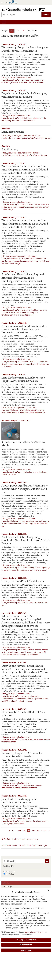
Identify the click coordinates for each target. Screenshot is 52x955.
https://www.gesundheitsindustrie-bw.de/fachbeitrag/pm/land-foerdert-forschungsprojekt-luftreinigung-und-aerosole (25, 821)
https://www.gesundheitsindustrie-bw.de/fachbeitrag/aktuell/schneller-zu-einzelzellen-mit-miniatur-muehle (25, 472)
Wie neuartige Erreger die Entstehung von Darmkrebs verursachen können (24, 49)
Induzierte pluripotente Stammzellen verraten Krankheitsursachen (22, 755)
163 (38, 830)
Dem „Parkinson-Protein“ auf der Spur (23, 581)
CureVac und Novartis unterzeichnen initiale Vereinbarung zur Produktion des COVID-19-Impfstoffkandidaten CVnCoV (25, 669)
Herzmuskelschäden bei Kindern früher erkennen (23, 714)
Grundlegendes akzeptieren (26, 940)
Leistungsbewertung (12, 131)
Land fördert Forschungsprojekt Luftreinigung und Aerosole (19, 801)
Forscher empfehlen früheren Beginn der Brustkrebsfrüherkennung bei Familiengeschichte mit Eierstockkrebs (23, 278)
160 (24, 830)
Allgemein (6, 883)
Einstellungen (26, 950)
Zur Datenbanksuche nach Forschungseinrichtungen (25, 845)
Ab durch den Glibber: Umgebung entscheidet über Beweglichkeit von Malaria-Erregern (25, 540)
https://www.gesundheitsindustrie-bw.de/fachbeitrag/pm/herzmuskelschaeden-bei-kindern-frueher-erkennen (25, 739)
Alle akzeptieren (26, 945)
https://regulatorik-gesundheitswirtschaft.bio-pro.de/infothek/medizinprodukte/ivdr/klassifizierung (24, 154)
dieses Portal (10, 871)
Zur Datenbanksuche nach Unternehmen (21, 839)
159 (19, 830)
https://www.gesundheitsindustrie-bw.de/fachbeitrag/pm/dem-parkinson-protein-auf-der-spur (24, 602)
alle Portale (10, 874)
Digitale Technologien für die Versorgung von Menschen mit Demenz (24, 95)
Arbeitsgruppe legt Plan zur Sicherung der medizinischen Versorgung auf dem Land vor (24, 489)
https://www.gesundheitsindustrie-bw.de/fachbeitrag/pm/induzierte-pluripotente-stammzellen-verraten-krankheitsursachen (21, 785)
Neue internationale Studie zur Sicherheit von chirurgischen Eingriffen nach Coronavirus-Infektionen (24, 329)
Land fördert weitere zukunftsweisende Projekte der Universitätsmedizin (23, 379)
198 (45, 830)
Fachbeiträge (7, 886)
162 (33, 830)
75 (24, 31)
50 (18, 31)
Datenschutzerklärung (34, 932)
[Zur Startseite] (23, 9)
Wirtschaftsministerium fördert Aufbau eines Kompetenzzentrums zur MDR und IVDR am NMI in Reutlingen (24, 170)
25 (12, 31)
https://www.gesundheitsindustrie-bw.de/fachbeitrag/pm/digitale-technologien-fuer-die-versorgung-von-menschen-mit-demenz (24, 118)
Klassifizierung (9, 149)
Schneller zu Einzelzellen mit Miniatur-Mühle (23, 444)
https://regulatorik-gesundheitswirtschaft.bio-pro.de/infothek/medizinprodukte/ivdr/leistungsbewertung (26, 136)
